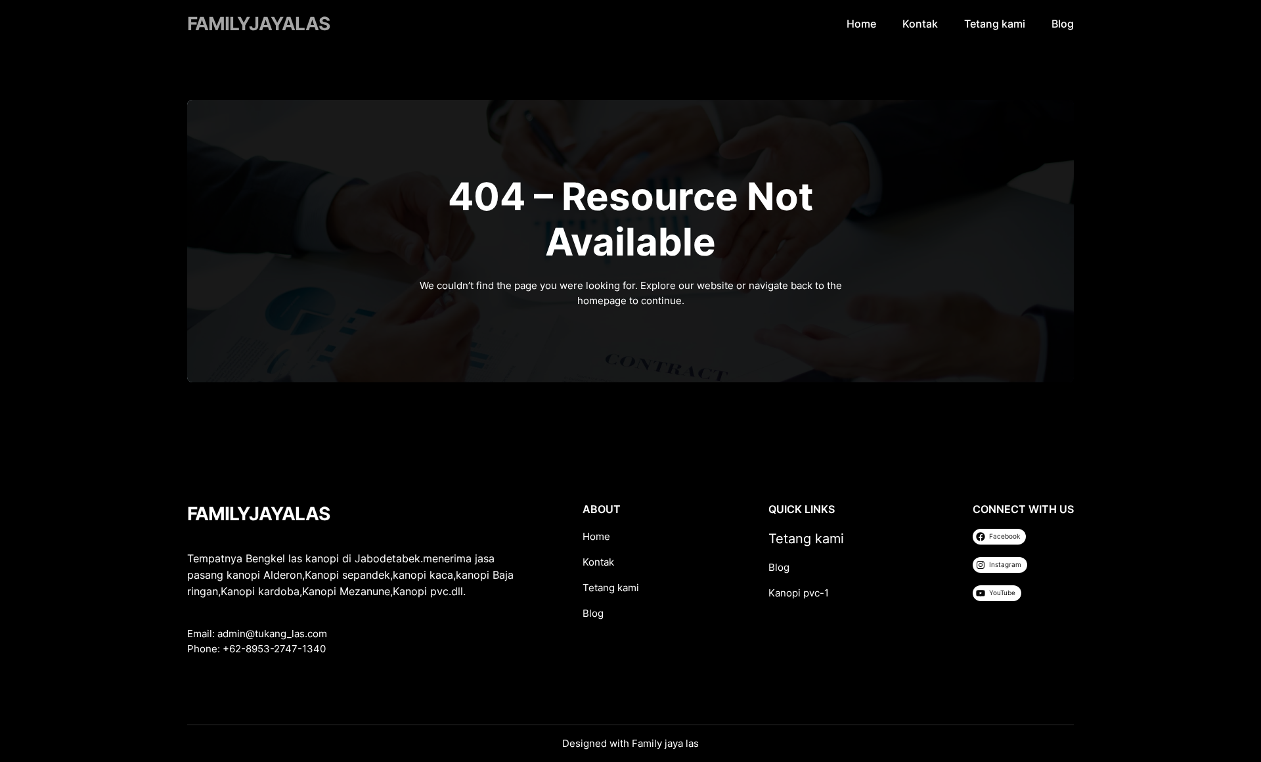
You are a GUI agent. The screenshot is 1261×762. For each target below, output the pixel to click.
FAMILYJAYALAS (258, 23)
